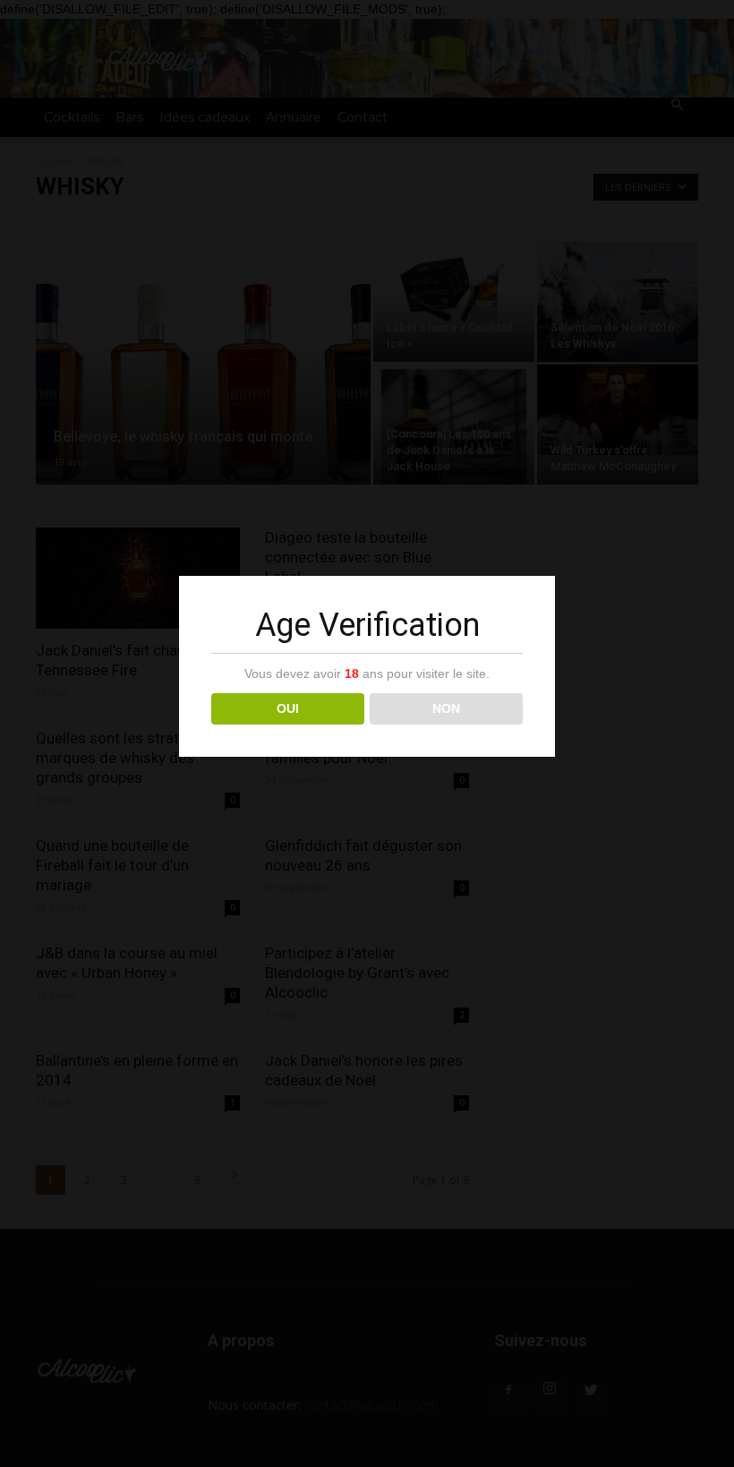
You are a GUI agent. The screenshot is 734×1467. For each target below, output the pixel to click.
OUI (288, 708)
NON (446, 708)
